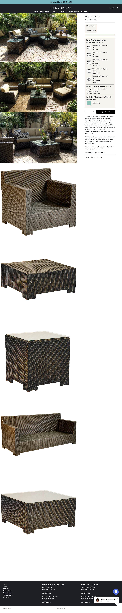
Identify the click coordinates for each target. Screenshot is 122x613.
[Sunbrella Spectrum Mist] (110, 97)
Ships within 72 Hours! (91, 99)
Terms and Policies (61, 608)
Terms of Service (8, 595)
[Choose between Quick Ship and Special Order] (110, 86)
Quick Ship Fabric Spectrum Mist (100, 98)
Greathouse (9, 608)
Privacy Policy (7, 591)
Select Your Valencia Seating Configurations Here (100, 41)
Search (5, 584)
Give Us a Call (89, 157)
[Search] (110, 7)
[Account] (113, 7)
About (5, 586)
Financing (6, 589)
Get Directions (46, 602)
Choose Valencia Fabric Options (100, 87)
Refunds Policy (7, 593)
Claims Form (7, 597)
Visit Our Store (98, 157)
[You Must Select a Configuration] (102, 42)
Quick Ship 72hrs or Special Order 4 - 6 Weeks (96, 89)
